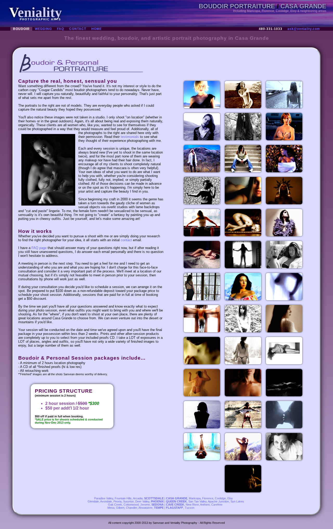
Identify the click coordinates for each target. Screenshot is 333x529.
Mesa (110, 507)
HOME (96, 29)
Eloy (230, 498)
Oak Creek (115, 504)
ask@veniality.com (304, 29)
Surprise (128, 501)
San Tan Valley (197, 501)
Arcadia (138, 498)
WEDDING (43, 29)
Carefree (216, 504)
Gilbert (120, 507)
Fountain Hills (123, 498)
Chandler (131, 507)
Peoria (117, 501)
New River (192, 504)
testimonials (130, 137)
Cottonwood (131, 504)
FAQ (60, 29)
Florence (207, 498)
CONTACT (78, 29)
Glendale (93, 501)
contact (126, 240)
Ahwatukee (145, 507)
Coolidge (220, 498)
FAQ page (39, 248)
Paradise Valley (103, 498)
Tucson (189, 507)
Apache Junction (218, 501)
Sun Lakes (237, 501)
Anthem (205, 504)
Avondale (106, 501)
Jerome (145, 504)
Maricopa (195, 498)
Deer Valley (142, 501)
